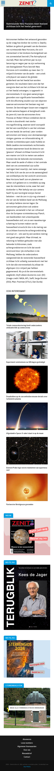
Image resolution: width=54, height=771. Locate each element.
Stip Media (27, 767)
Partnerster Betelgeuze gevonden (19, 504)
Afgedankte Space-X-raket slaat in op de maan (24, 433)
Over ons (26, 750)
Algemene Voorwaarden (26, 746)
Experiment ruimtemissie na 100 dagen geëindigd (25, 362)
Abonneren (27, 739)
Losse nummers (27, 743)
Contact (27, 757)
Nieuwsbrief (27, 753)
